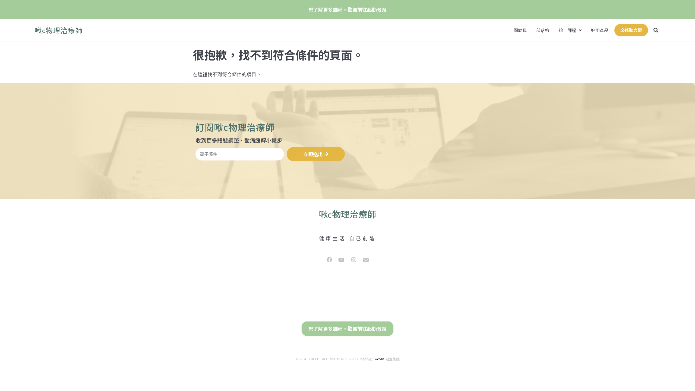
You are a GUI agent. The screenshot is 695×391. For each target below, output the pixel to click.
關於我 (520, 30)
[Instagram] (353, 259)
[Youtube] (341, 259)
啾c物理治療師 (59, 30)
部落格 (542, 30)
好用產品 (599, 30)
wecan (380, 359)
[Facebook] (329, 259)
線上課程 (567, 30)
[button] (655, 30)
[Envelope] (366, 259)
